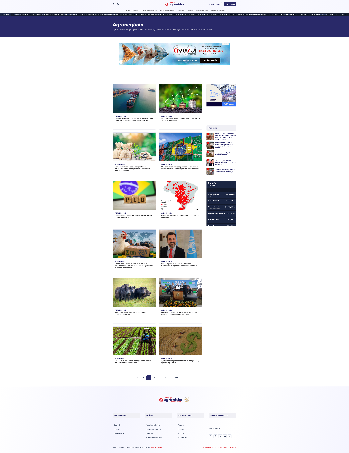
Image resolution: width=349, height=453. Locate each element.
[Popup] (113, 4)
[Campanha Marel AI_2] (221, 95)
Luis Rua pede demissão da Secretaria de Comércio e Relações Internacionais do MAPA (179, 265)
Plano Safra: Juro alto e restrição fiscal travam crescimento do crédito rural (133, 362)
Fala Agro (181, 425)
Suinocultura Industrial (154, 437)
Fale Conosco (119, 433)
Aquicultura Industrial (153, 429)
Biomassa (149, 433)
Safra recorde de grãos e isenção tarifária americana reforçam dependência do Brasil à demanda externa (132, 169)
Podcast (181, 433)
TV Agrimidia (182, 437)
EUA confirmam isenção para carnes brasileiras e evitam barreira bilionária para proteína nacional (180, 168)
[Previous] (131, 377)
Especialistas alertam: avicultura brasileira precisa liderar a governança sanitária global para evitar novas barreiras (134, 266)
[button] (118, 4)
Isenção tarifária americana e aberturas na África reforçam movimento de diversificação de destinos (134, 120)
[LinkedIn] (229, 436)
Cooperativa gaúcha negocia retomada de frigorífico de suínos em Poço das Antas (225, 171)
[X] (220, 436)
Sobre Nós (117, 425)
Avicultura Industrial (153, 425)
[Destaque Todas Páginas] (174, 54)
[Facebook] (210, 436)
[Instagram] (215, 436)
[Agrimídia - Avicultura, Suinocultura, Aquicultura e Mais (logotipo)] (174, 4)
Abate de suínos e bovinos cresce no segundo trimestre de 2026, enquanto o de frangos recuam (225, 136)
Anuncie (117, 429)
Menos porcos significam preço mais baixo (224, 154)
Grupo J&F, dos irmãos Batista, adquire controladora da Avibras (225, 162)
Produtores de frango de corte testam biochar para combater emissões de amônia (224, 145)
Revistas (181, 429)
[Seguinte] (182, 377)
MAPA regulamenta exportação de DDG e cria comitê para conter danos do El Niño (179, 313)
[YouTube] (225, 436)
